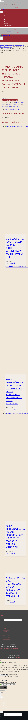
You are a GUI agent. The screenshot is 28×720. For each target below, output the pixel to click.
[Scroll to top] (1, 687)
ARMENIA (5, 106)
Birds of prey (20, 102)
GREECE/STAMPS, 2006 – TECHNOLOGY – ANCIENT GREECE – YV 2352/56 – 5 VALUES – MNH (15, 587)
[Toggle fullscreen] (2, 690)
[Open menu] (1, 38)
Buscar (2, 620)
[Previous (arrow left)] (0, 692)
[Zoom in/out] (0, 690)
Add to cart (4, 98)
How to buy (6, 637)
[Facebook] (1, 2)
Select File (4, 680)
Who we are (7, 19)
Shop (5, 17)
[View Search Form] (1, 12)
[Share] (3, 690)
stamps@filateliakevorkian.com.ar (9, 648)
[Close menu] (0, 694)
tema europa (16, 106)
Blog (5, 21)
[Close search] (1, 712)
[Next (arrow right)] (2, 692)
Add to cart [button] (10, 263)
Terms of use (6, 639)
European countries (13, 104)
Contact (6, 23)
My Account (6, 630)
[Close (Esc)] (4, 690)
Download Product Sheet (10, 100)
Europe (4, 104)
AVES (9, 106)
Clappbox (17, 657)
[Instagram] (3, 2)
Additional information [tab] (12, 109)
